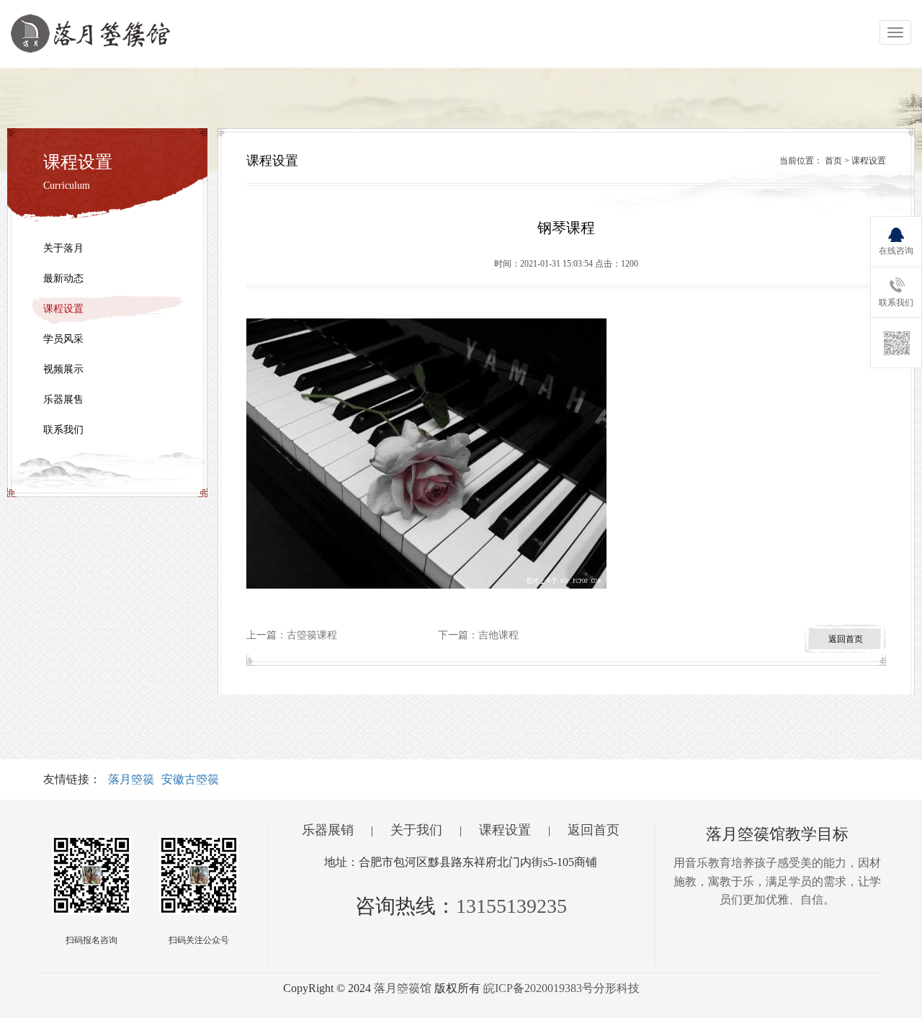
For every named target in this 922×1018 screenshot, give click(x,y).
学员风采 (63, 339)
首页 (833, 161)
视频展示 (63, 369)
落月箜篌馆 (402, 988)
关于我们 (416, 830)
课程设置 (63, 308)
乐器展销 (328, 830)
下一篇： (478, 635)
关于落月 (63, 248)
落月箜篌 (131, 779)
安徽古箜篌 (190, 779)
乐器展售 (63, 399)
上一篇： (291, 635)
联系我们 (63, 429)
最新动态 (63, 278)
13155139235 (511, 906)
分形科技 (617, 988)
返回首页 (593, 830)
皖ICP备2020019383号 (538, 988)
